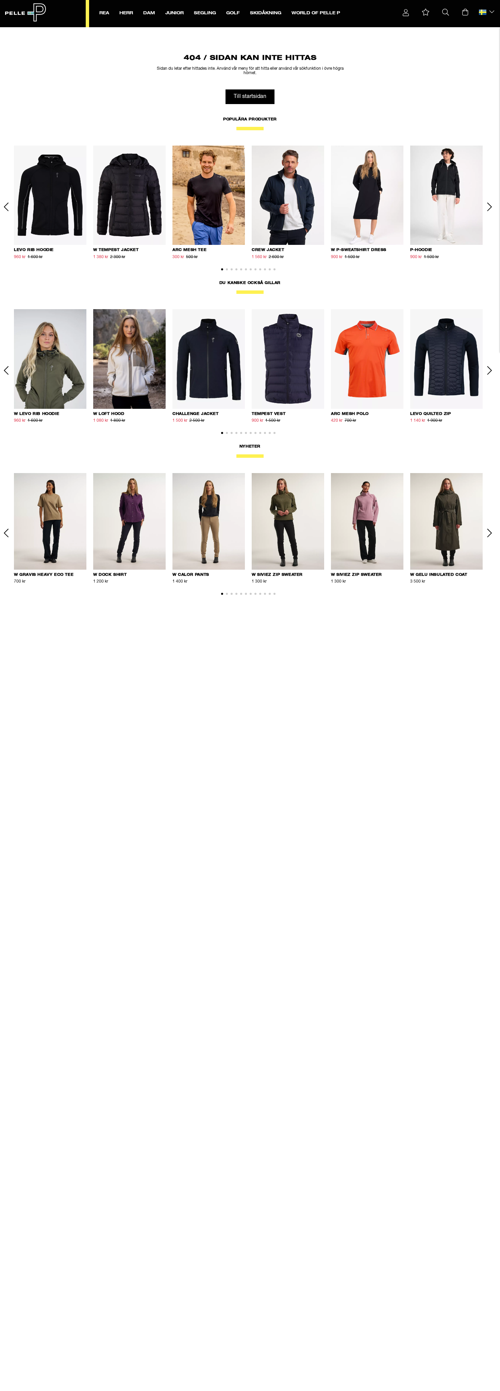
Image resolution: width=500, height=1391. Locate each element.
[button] (426, 12)
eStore (56, 31)
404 (97, 31)
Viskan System (78, 31)
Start (43, 31)
